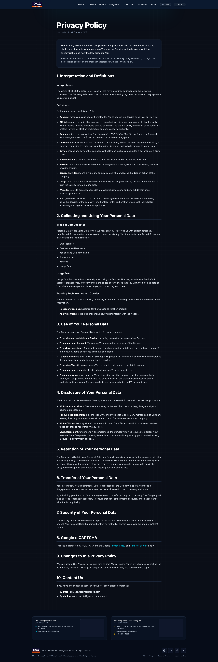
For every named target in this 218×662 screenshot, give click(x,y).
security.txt (180, 656)
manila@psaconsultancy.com (126, 631)
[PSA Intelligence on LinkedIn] (164, 650)
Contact (153, 4)
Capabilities (128, 4)
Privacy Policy (118, 545)
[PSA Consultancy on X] (183, 650)
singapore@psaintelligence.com (49, 631)
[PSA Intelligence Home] (37, 5)
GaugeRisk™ (114, 4)
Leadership (142, 4)
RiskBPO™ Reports (98, 4)
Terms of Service (139, 545)
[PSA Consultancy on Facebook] (177, 650)
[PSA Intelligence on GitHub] (170, 650)
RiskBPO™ (82, 4)
